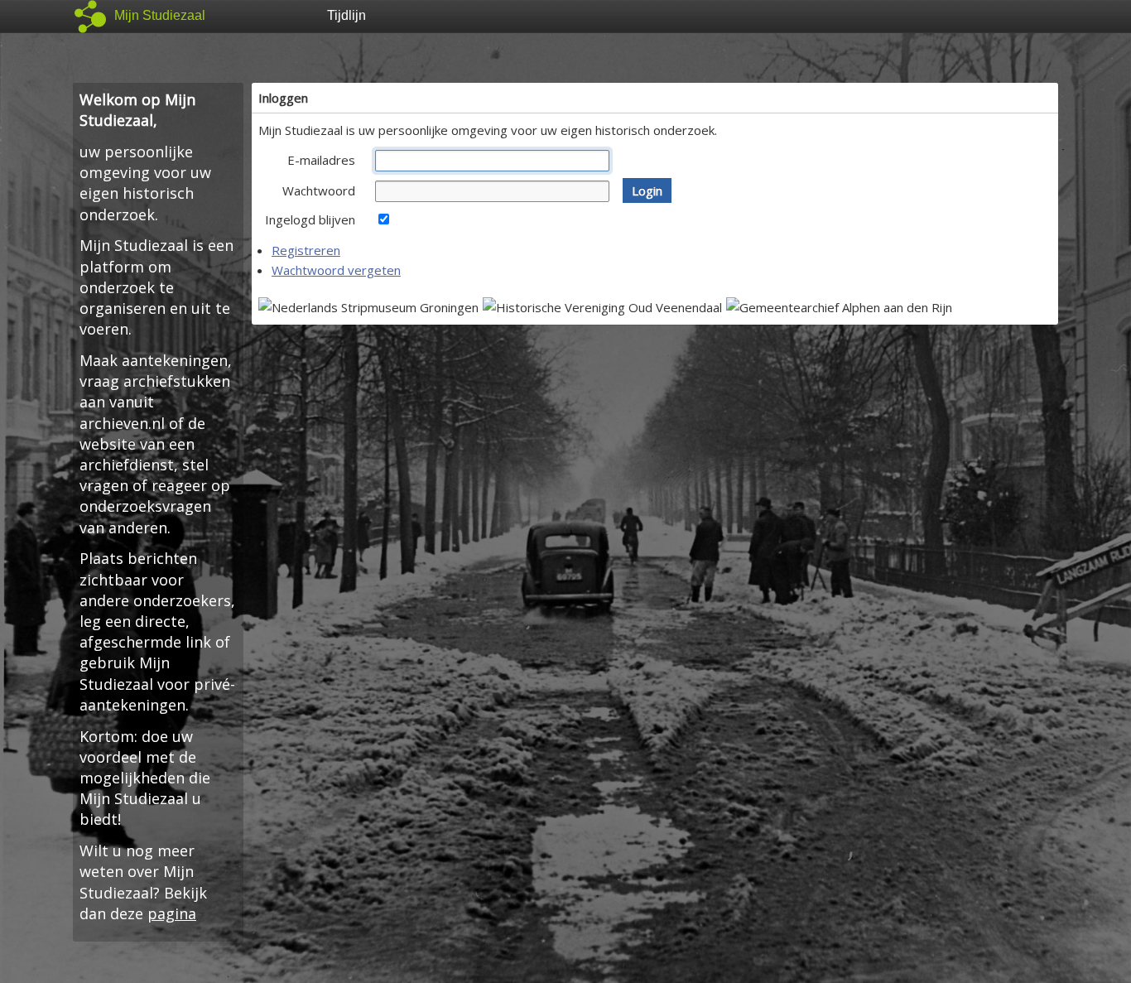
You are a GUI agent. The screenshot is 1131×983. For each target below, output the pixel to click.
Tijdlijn (346, 15)
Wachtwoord (318, 190)
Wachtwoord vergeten (336, 270)
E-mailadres (321, 160)
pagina (171, 913)
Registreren (306, 250)
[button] (647, 190)
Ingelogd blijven (310, 219)
